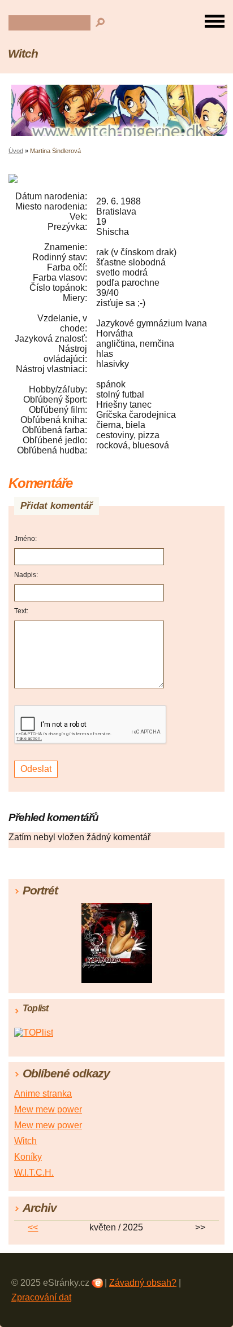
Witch (23, 53)
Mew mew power (48, 1109)
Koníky (28, 1157)
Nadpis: (26, 575)
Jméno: (25, 539)
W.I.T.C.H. (34, 1172)
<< (33, 1227)
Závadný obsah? (142, 1282)
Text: (21, 611)
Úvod (15, 150)
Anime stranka (43, 1093)
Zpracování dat (41, 1297)
